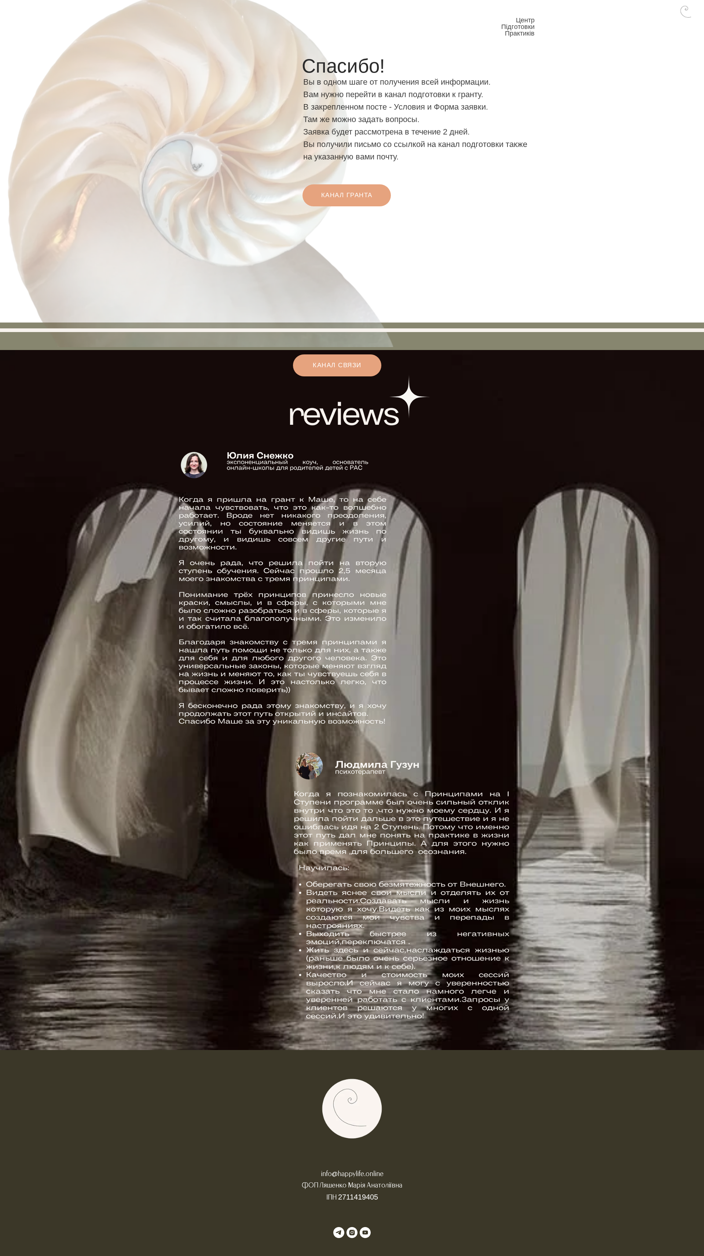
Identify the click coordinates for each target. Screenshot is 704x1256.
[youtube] (365, 1232)
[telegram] (338, 1232)
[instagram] (352, 1232)
